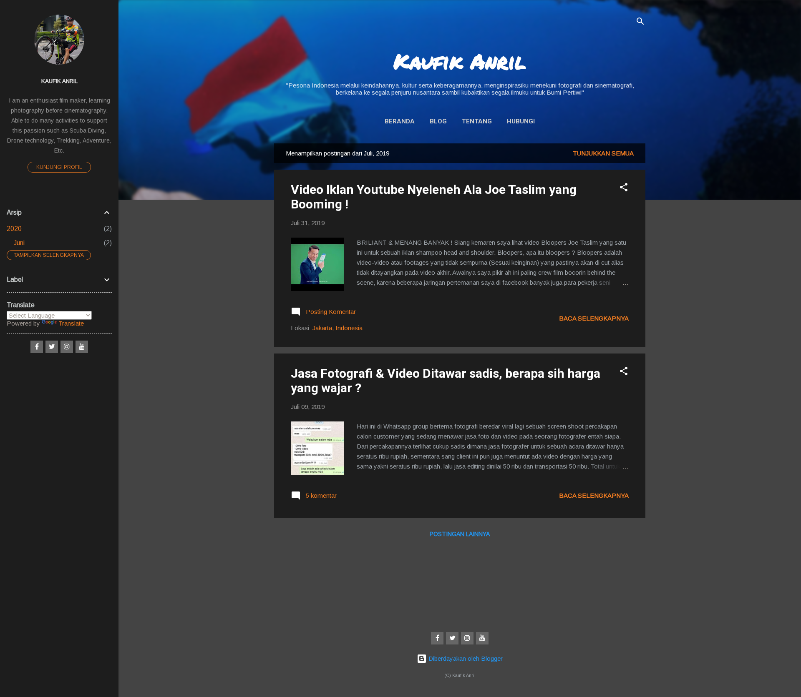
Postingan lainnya (460, 534)
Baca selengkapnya (594, 318)
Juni (19, 242)
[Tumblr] (482, 638)
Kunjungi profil (59, 167)
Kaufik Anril (459, 61)
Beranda (400, 121)
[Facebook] (437, 638)
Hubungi (521, 121)
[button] (624, 188)
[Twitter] (452, 638)
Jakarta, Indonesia (337, 327)
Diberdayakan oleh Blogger (465, 658)
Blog (438, 121)
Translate (71, 323)
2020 (14, 228)
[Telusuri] (640, 22)
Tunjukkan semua (603, 153)
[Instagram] (467, 638)
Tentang (477, 121)
